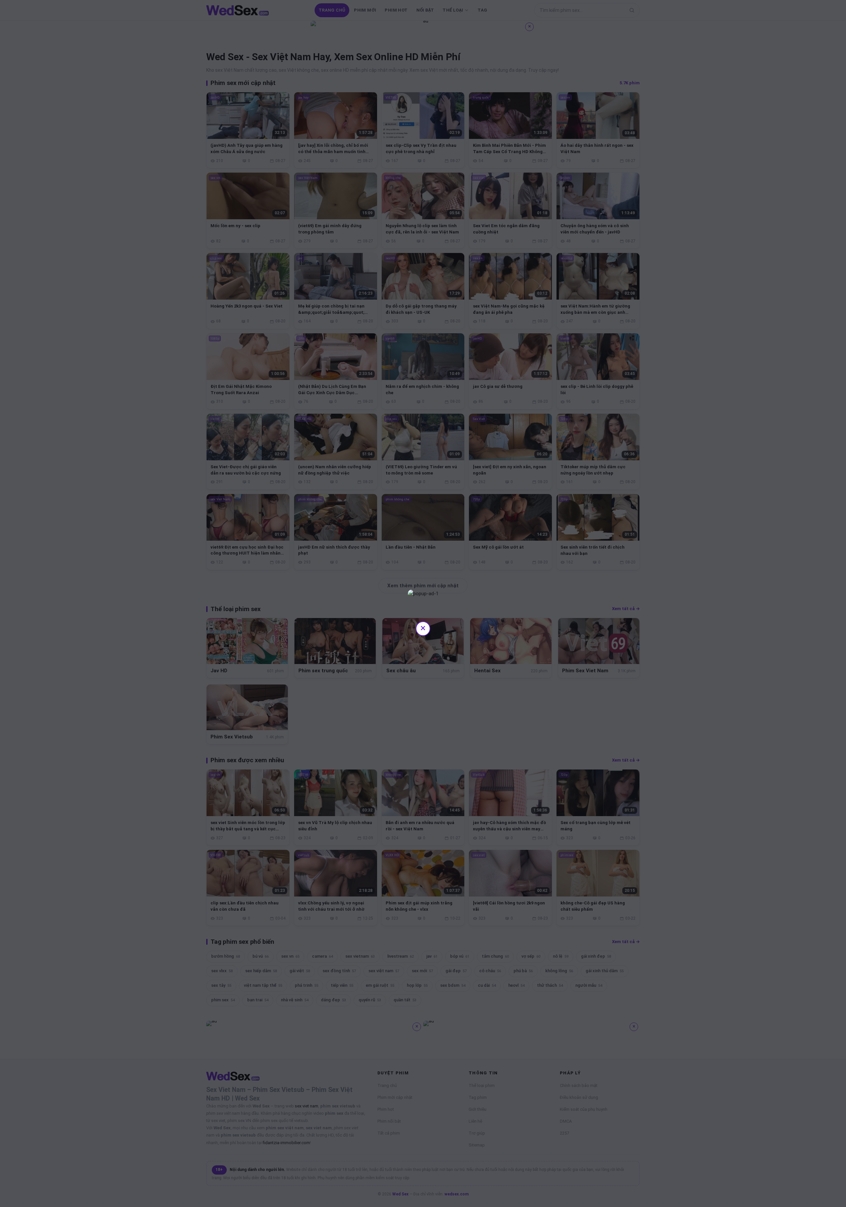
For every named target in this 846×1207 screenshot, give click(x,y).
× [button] (423, 628)
